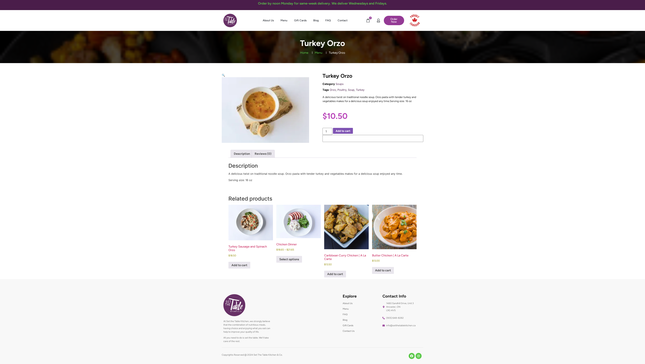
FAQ (328, 20)
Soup (351, 89)
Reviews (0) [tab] (263, 154)
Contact (343, 20)
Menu (284, 20)
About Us (268, 20)
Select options (289, 259)
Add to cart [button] (239, 265)
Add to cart (343, 131)
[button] (223, 75)
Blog (316, 20)
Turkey (360, 89)
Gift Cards (300, 20)
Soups (339, 84)
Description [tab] (242, 154)
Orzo (333, 89)
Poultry (341, 89)
